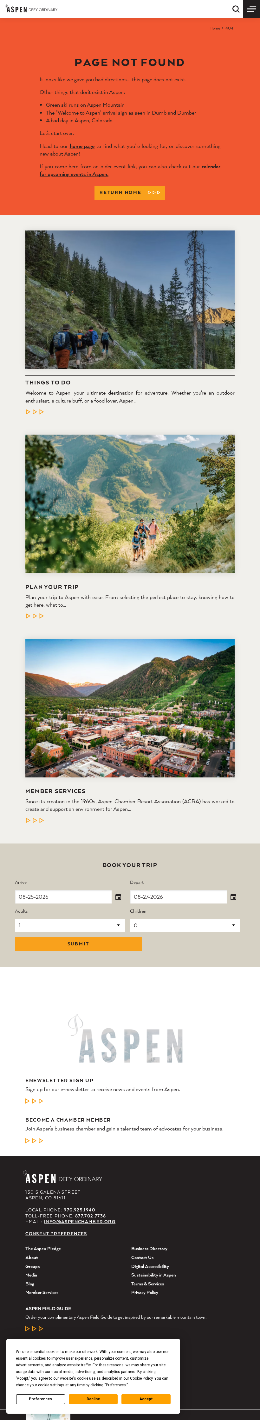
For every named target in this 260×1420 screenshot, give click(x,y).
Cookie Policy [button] (141, 1378)
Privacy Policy (144, 1292)
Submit (78, 944)
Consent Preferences (56, 1234)
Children (138, 911)
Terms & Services (147, 1284)
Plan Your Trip (52, 586)
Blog (29, 1284)
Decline (93, 1399)
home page (82, 146)
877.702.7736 (90, 1216)
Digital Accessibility (150, 1266)
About (31, 1257)
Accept (146, 1399)
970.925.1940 (79, 1210)
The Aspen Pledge (43, 1248)
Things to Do (48, 382)
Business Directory (149, 1248)
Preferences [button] (116, 1385)
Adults (21, 911)
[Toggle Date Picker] (118, 897)
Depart (137, 882)
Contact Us (142, 1257)
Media (31, 1275)
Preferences (40, 1399)
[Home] (31, 8)
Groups (32, 1266)
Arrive (21, 882)
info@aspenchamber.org (79, 1221)
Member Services (55, 791)
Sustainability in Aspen (153, 1275)
